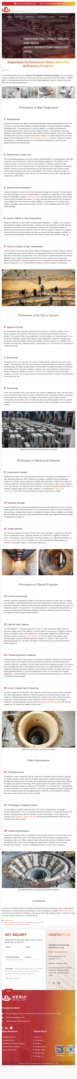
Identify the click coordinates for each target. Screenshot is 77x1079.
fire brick (20, 275)
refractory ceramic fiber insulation (15, 552)
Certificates (39, 1052)
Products (25, 17)
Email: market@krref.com (26, 4)
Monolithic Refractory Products (14, 1055)
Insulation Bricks (9, 1052)
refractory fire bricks (34, 209)
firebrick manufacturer (66, 923)
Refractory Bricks (9, 1049)
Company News (40, 1058)
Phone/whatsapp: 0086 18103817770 (57, 4)
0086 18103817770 (23, 1033)
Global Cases (39, 1065)
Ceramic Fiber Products (11, 1058)
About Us (13, 17)
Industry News (8, 932)
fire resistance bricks (40, 383)
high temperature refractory (39, 150)
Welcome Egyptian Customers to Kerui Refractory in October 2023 (23, 934)
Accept (61, 1076)
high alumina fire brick (49, 714)
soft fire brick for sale (33, 648)
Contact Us (59, 17)
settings (51, 1077)
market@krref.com (61, 964)
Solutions (38, 17)
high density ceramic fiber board (25, 828)
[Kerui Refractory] (13, 9)
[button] (72, 29)
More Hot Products (9, 1062)
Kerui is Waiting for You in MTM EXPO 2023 (17, 936)
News (48, 17)
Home (5, 17)
